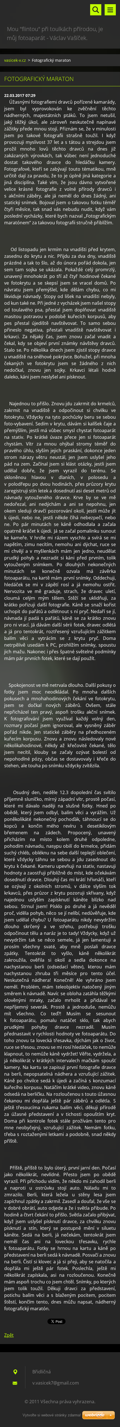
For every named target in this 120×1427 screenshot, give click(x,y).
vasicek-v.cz (15, 60)
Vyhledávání (95, 9)
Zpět (9, 1335)
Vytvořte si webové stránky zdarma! (52, 1415)
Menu (110, 9)
